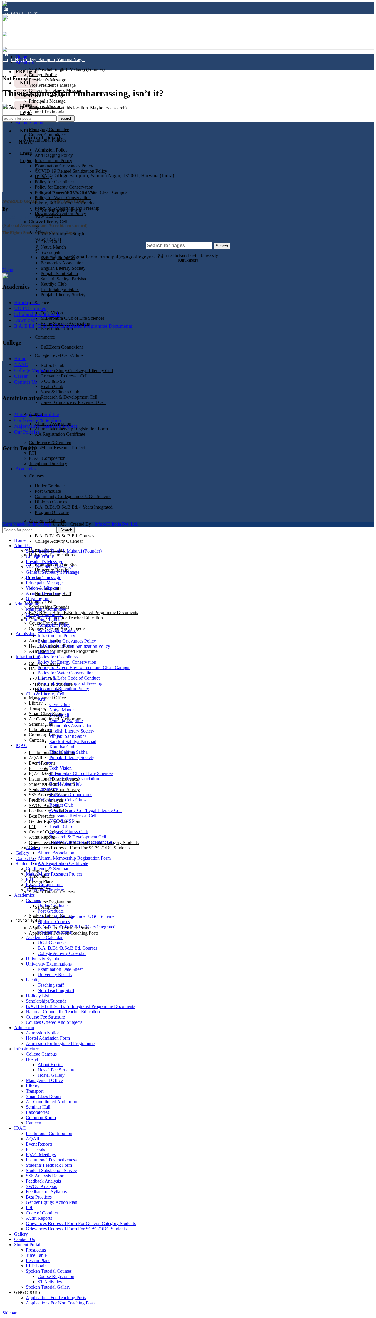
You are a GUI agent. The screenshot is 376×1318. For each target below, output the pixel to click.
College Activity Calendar (59, 541)
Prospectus (36, 1249)
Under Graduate (53, 905)
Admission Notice (42, 1032)
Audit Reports (42, 837)
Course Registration (53, 901)
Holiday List (27, 302)
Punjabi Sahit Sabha (59, 273)
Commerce (45, 337)
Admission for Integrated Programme (63, 651)
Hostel (35, 668)
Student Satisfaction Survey (51, 1170)
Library (36, 702)
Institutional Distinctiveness (51, 1159)
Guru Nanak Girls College (27, 524)
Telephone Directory (45, 889)
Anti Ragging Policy (57, 630)
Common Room (44, 734)
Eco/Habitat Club (65, 783)
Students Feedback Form (49, 1165)
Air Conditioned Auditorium (52, 1101)
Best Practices (42, 815)
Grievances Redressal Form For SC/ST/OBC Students (79, 847)
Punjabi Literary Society (63, 294)
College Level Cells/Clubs (59, 355)
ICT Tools (38, 768)
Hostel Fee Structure (56, 1069)
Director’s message (43, 577)
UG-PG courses (30, 308)
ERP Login (36, 1265)
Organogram (37, 598)
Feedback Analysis (43, 1181)
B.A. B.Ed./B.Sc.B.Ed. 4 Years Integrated (76, 926)
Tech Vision (60, 768)
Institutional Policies (44, 619)
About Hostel (50, 1064)
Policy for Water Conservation (66, 672)
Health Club (52, 386)
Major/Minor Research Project (57, 447)
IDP (32, 826)
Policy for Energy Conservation (67, 662)
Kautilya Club (54, 284)
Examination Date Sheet (60, 969)
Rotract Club (52, 365)
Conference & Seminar (50, 442)
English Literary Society (71, 730)
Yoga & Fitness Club (60, 391)
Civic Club (59, 704)
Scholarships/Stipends (37, 314)
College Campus (41, 1053)
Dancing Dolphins (66, 720)
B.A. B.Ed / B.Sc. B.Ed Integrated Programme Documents (83, 612)
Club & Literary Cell (45, 693)
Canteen (36, 740)
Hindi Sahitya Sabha (60, 289)
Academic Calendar (47, 520)
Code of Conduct (42, 1212)
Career (21, 376)
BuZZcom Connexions (62, 347)
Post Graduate (51, 910)
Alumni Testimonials (48, 111)
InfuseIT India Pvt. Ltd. (116, 524)
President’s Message (47, 79)
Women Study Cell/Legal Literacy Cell (77, 370)
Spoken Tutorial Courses (49, 1271)
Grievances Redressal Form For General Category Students (81, 1223)
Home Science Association (74, 778)
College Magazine (33, 370)
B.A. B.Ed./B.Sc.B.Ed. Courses (64, 535)
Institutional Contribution (49, 1133)
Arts (42, 699)
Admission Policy (54, 625)
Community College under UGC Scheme (76, 916)
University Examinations (49, 963)
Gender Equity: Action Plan (51, 1202)
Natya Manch (62, 709)
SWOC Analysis (41, 1186)
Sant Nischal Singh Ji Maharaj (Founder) (67, 69)
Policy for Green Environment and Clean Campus (84, 667)
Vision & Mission (42, 587)
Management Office (47, 697)
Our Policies (27, 432)
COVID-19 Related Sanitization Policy (74, 646)
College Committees (44, 614)
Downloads (26, 320)
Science (42, 302)
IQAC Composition (47, 458)
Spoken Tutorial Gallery (48, 1286)
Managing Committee (36, 414)
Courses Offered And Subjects (54, 1022)
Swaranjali (59, 715)
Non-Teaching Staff (56, 990)
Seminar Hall (41, 724)
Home (20, 358)
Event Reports (39, 1143)
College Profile (43, 74)
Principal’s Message (47, 101)
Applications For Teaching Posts (56, 1297)
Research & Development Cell (69, 397)
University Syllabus (44, 958)
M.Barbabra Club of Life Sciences (72, 318)
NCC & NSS (53, 381)
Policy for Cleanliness (58, 656)
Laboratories (40, 729)
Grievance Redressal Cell (64, 375)
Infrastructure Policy (56, 635)
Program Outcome (55, 932)
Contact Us (25, 382)
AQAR (36, 757)
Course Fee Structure (45, 1016)
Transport (37, 708)
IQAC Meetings (44, 773)
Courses (33, 900)
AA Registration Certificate (60, 434)
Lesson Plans (41, 881)
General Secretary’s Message (52, 572)
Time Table (36, 1255)
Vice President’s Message (52, 85)
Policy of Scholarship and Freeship (70, 683)
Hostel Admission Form (48, 1038)
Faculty (33, 979)
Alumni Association (56, 852)
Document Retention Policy (63, 688)
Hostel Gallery (51, 1075)
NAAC (21, 364)
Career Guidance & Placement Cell (73, 402)
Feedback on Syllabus (46, 1191)
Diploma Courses (54, 921)
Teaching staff (51, 985)
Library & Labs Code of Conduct (69, 677)
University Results (55, 974)
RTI (32, 452)
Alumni (33, 847)
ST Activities (50, 1281)
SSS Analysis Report (48, 794)
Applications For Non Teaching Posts (60, 1302)
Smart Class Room (43, 1096)
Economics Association (71, 725)
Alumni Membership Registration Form (74, 858)
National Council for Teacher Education (66, 617)
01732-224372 (24, 13)
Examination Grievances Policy (67, 640)
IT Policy (46, 651)
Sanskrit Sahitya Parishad (64, 278)
